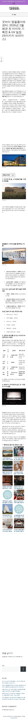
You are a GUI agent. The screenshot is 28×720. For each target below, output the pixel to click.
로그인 (15, 656)
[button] (1, 60)
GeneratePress (14, 718)
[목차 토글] (12, 175)
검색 (3, 665)
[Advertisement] (14, 57)
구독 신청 (14, 3)
